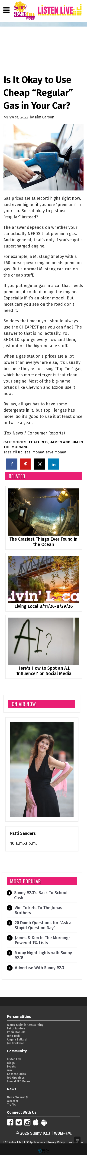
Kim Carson (44, 117)
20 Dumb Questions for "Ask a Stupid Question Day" (43, 925)
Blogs (11, 1063)
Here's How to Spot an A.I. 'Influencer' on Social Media (43, 671)
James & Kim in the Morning (25, 1024)
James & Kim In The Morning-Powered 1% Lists (42, 940)
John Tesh (13, 1035)
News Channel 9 (17, 1097)
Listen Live (14, 1059)
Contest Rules (16, 1074)
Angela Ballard (17, 1039)
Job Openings (16, 1077)
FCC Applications (34, 1142)
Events (11, 1066)
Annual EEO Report (19, 1081)
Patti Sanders (23, 833)
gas (27, 452)
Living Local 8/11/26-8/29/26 (43, 606)
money (38, 452)
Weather (12, 1101)
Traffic (11, 1104)
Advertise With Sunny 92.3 (39, 967)
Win (9, 1070)
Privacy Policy (56, 1142)
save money (55, 452)
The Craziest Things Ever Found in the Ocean (43, 542)
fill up (18, 452)
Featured (38, 442)
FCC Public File (12, 1142)
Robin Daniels (16, 1032)
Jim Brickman (15, 1043)
